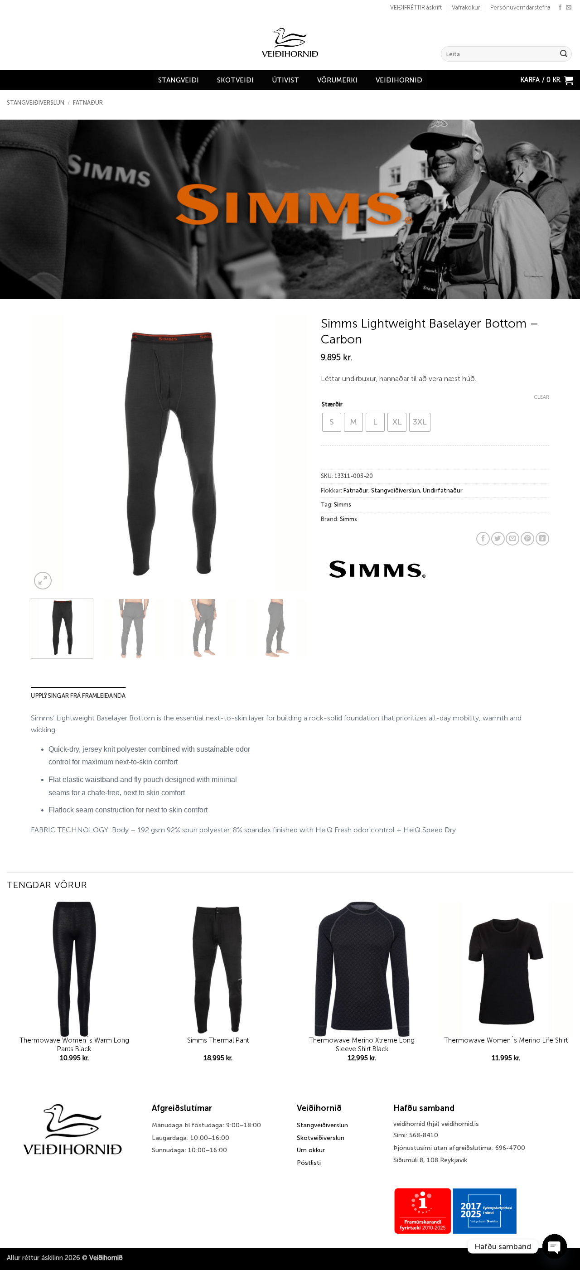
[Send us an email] (568, 8)
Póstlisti (309, 1163)
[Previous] (48, 453)
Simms (342, 504)
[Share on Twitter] (498, 539)
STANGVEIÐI (178, 80)
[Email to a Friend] (512, 539)
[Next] (290, 453)
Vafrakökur (466, 7)
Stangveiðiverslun (35, 102)
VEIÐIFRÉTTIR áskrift (416, 7)
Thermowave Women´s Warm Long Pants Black (74, 1044)
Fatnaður (88, 102)
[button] (547, 80)
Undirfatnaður (443, 490)
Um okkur (311, 1150)
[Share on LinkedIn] (542, 539)
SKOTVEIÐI (235, 80)
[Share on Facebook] (483, 539)
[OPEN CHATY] (554, 1246)
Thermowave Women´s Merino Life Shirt (506, 1040)
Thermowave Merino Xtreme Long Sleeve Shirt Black (362, 1044)
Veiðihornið (399, 80)
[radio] (332, 422)
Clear (541, 397)
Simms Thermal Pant (218, 1040)
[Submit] (563, 54)
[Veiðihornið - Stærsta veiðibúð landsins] (290, 42)
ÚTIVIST (285, 80)
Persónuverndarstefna (520, 7)
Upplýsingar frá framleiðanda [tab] (78, 695)
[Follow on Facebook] (560, 8)
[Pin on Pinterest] (527, 539)
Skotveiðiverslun (320, 1138)
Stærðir (332, 404)
